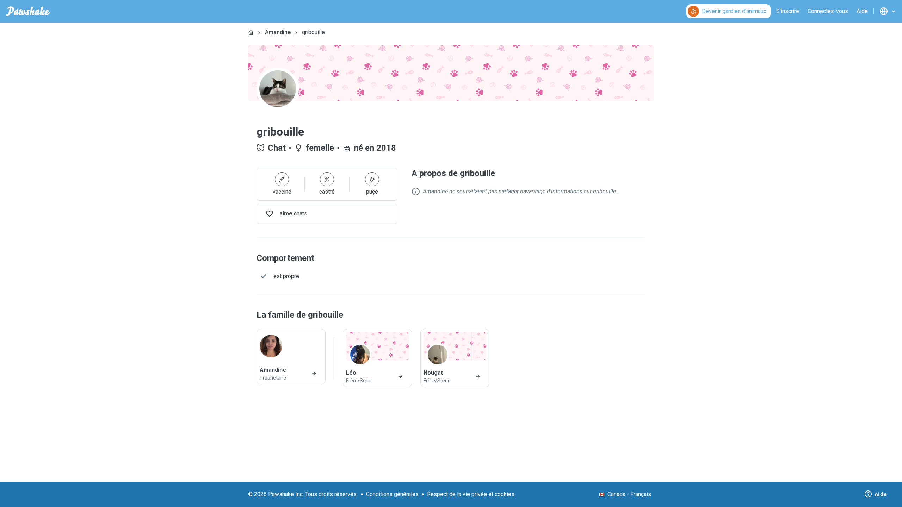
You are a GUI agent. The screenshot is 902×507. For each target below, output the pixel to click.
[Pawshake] (28, 11)
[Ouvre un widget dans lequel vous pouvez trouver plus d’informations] (876, 494)
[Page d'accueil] (251, 32)
